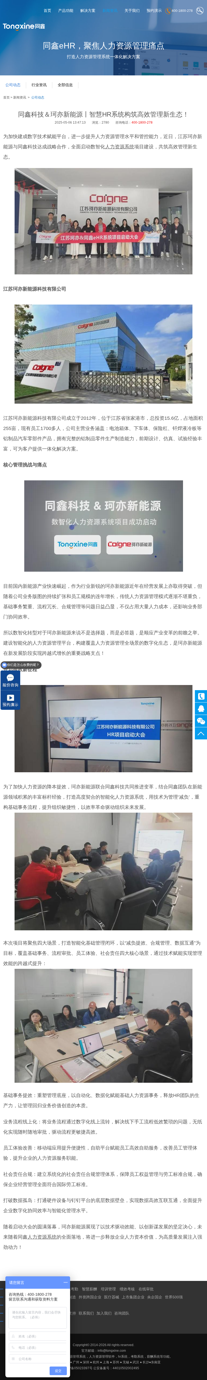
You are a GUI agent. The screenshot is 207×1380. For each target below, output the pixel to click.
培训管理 (108, 1289)
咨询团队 (121, 1313)
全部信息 (65, 85)
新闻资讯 (110, 10)
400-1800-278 (201, 696)
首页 (47, 10)
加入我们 (104, 1313)
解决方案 (87, 10)
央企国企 (154, 1297)
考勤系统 (137, 1356)
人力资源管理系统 (73, 1356)
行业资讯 (39, 85)
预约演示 (154, 10)
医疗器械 (111, 1297)
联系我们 (86, 1313)
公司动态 (12, 85)
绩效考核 (127, 1289)
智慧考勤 (70, 1289)
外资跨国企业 (90, 1297)
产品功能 (65, 10)
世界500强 (174, 1297)
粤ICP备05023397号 (77, 1368)
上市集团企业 (133, 1297)
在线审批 (146, 1289)
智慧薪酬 (89, 1289)
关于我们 (132, 10)
